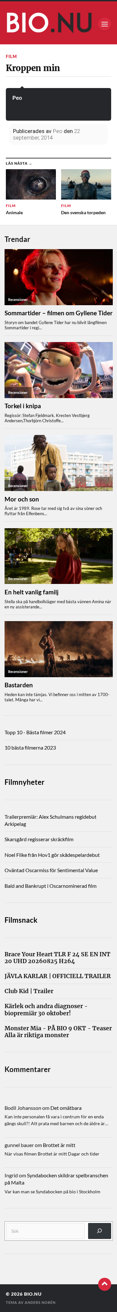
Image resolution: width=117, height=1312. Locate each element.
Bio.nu (33, 1294)
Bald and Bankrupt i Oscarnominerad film (51, 886)
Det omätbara (66, 1108)
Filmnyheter (25, 782)
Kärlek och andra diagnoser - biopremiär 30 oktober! (46, 1010)
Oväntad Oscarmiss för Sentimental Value (51, 870)
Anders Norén (40, 1302)
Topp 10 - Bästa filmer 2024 (35, 732)
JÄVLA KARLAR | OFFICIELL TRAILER (58, 976)
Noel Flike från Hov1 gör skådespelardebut (52, 855)
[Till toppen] (104, 1284)
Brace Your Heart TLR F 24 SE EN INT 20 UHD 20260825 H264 (57, 958)
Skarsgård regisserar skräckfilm (39, 839)
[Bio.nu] (58, 24)
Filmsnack (21, 920)
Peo (17, 97)
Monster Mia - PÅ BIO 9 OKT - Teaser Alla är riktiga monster (58, 1032)
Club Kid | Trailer (29, 991)
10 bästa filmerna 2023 (30, 747)
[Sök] (99, 1231)
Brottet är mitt (59, 1145)
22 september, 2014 (46, 134)
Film (11, 56)
